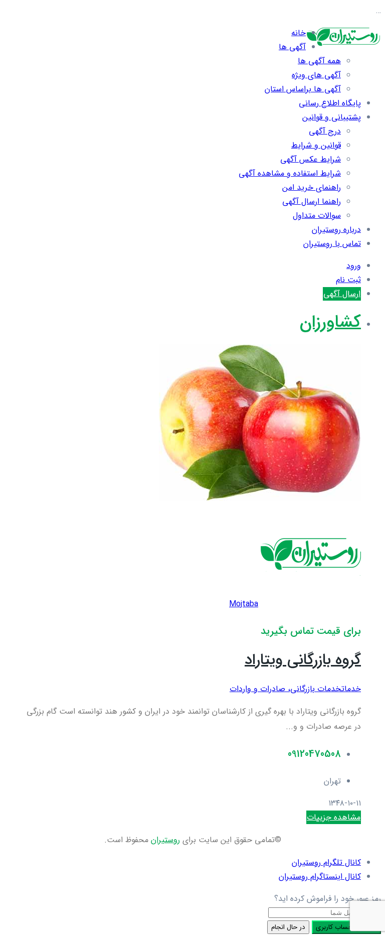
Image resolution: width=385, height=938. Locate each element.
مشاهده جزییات (333, 817)
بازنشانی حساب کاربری (346, 927)
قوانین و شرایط (316, 145)
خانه (298, 33)
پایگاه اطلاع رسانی (330, 103)
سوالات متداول (317, 215)
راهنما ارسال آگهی (311, 201)
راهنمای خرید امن (311, 187)
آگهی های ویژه (316, 75)
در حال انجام (288, 927)
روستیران (165, 840)
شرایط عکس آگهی (310, 159)
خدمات (351, 689)
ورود (353, 265)
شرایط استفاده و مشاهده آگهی (290, 173)
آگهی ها (292, 47)
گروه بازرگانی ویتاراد (303, 660)
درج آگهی (325, 131)
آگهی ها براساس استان (303, 89)
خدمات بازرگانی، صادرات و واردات (285, 689)
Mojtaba (243, 604)
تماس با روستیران (332, 243)
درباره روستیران (336, 229)
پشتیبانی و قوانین (331, 117)
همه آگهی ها (319, 61)
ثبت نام (348, 280)
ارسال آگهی (341, 294)
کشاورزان (330, 322)
